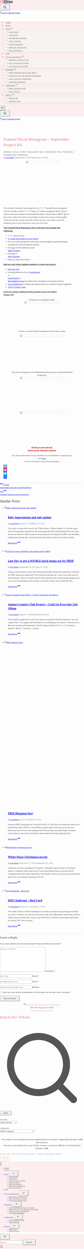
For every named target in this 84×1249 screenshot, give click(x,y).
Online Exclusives (17, 38)
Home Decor (50, 151)
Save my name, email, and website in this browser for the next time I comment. (36, 992)
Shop (6, 1174)
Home (8, 23)
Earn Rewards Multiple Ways (23, 73)
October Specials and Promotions (14, 493)
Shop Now (13, 32)
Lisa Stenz (10, 157)
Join (8, 54)
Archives (3, 1119)
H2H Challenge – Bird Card (25, 900)
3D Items (7, 151)
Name (35, 976)
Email (35, 981)
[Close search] (5, 1236)
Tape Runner (34, 272)
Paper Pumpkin (16, 44)
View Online (36, 1010)
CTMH (22, 151)
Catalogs (13, 35)
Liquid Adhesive (15, 284)
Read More (14, 543)
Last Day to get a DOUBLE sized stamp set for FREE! (41, 561)
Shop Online (48, 1010)
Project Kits (68, 151)
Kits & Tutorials (11, 1194)
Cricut (15, 151)
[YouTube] (11, 3)
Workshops (23, 154)
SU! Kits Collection (18, 66)
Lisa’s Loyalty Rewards (20, 79)
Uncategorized (10, 154)
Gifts (41, 151)
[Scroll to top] (2, 1159)
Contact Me (14, 101)
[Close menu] (0, 1163)
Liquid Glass (13, 278)
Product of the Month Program (25, 76)
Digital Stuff (32, 151)
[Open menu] (2, 108)
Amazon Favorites (18, 47)
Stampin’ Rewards (17, 82)
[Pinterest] (8, 3)
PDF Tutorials (16, 51)
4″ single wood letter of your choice (23, 238)
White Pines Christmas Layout (27, 857)
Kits (59, 151)
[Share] (42, 477)
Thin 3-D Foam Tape (17, 287)
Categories (4, 1128)
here (44, 458)
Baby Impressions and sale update (30, 517)
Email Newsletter (17, 88)
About (7, 1226)
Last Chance (15, 41)
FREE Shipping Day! (20, 813)
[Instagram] (5, 3)
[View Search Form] (5, 7)
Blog (8, 26)
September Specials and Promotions (15, 486)
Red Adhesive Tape (16, 281)
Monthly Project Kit (19, 60)
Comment (50, 971)
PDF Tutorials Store (19, 63)
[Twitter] (42, 473)
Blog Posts (14, 92)
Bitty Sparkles (14, 256)
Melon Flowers (14, 250)
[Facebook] (2, 3)
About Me (13, 98)
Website (35, 987)
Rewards (8, 1204)
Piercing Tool (13, 269)
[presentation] (44, 507)
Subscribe (8, 1217)
